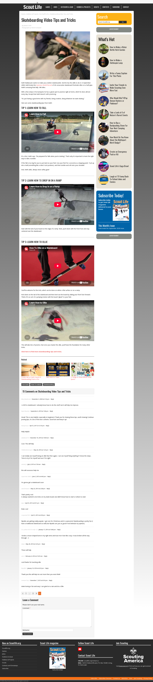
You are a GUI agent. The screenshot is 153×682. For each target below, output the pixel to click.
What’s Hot (106, 39)
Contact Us (116, 678)
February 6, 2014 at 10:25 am (34, 556)
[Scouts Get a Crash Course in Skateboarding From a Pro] (33, 369)
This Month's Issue (106, 225)
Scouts (96, 7)
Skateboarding (49, 384)
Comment (26, 608)
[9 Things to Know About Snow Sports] (83, 369)
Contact (126, 7)
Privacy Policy (148, 678)
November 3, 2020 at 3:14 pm (40, 399)
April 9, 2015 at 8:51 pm (32, 503)
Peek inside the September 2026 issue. (111, 228)
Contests (105, 7)
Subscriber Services (105, 678)
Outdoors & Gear (67, 7)
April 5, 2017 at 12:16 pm (37, 426)
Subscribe (116, 7)
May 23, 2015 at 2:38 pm (38, 489)
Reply (52, 399)
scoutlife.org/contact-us (88, 661)
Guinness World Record (44, 85)
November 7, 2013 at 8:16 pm (38, 580)
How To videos (36, 384)
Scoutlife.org (6, 648)
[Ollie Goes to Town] (58, 369)
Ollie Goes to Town (52, 377)
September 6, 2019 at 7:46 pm (39, 411)
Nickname (25, 630)
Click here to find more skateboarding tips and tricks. (41, 352)
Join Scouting (138, 678)
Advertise (125, 678)
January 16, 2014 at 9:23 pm (35, 568)
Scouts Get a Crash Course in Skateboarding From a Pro (31, 378)
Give (130, 678)
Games (48, 7)
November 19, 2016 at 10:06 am (39, 438)
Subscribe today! (57, 670)
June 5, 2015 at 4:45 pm (39, 476)
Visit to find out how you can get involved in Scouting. (133, 667)
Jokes (55, 7)
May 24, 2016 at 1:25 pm (41, 450)
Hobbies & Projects (83, 7)
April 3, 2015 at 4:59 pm (38, 515)
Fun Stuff (25, 384)
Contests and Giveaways (10, 665)
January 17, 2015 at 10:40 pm (47, 529)
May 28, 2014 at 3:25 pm (33, 544)
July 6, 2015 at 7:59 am (33, 464)
